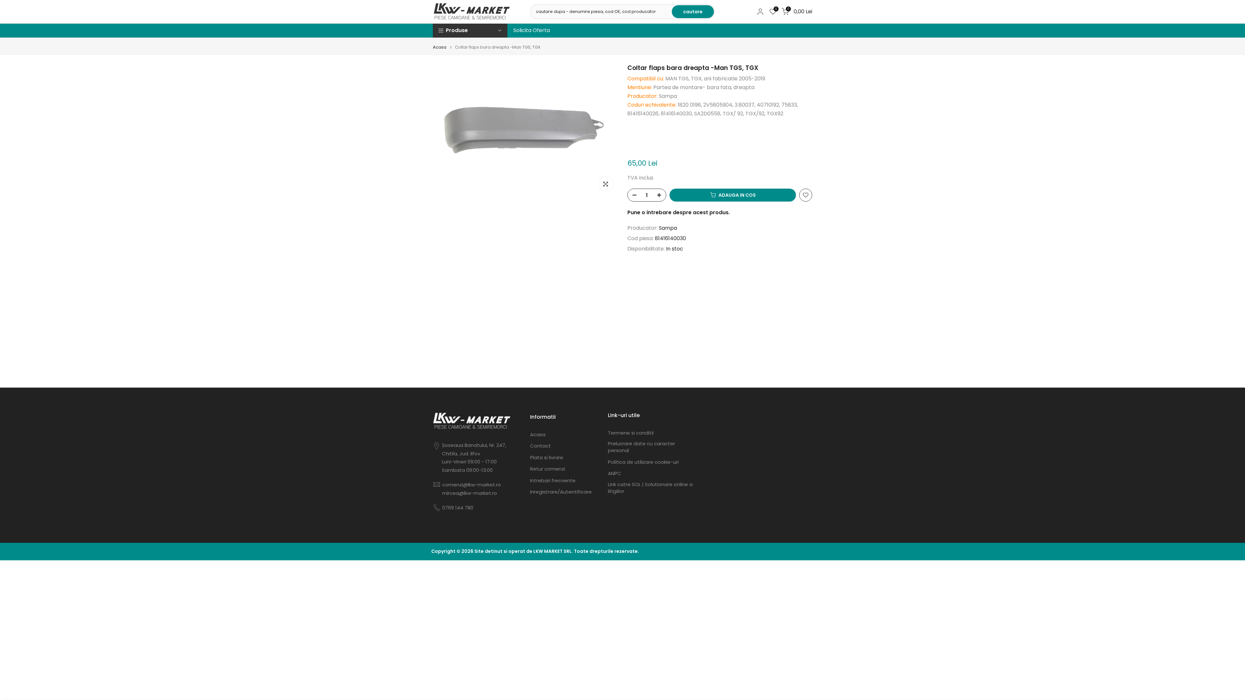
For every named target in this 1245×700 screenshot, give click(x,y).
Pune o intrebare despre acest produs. (678, 212)
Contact (540, 445)
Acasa (439, 47)
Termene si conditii (631, 432)
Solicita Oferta (531, 30)
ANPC (614, 473)
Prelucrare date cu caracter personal (641, 447)
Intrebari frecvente (552, 480)
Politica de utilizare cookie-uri (643, 462)
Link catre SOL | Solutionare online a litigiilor (650, 488)
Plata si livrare (546, 457)
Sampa (668, 228)
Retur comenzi (547, 468)
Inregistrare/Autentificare (561, 491)
